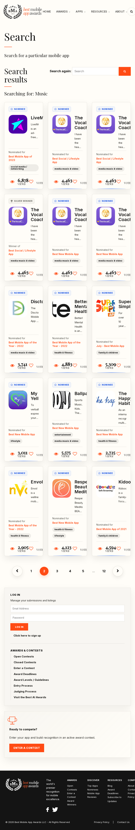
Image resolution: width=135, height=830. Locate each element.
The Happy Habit (125, 398)
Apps (79, 11)
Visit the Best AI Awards (30, 697)
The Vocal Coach (81, 122)
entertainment (62, 434)
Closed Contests (25, 662)
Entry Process (23, 685)
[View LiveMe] (18, 124)
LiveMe (38, 117)
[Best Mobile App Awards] (23, 11)
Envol (37, 482)
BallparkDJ (86, 393)
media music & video (66, 168)
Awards (62, 11)
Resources (99, 11)
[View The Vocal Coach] (61, 124)
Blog (110, 785)
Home (47, 11)
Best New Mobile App (65, 254)
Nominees (92, 789)
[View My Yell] (18, 400)
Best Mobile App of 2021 (111, 529)
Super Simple (125, 304)
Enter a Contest (24, 668)
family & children (108, 352)
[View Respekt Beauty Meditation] (61, 488)
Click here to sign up (27, 635)
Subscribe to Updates (114, 799)
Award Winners (71, 802)
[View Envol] (18, 488)
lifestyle (15, 441)
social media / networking (19, 167)
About (120, 11)
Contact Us (123, 822)
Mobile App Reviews (93, 795)
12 (104, 571)
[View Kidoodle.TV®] (105, 488)
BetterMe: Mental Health (85, 306)
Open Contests (24, 656)
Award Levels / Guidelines (31, 680)
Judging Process (25, 691)
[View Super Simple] (105, 308)
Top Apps (92, 785)
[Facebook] (47, 810)
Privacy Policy (101, 822)
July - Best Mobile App (110, 345)
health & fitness (63, 352)
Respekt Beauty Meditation (86, 486)
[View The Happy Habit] (105, 400)
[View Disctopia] (18, 308)
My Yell (34, 396)
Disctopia (41, 301)
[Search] (125, 71)
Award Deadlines (25, 674)
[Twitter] (55, 810)
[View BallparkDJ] (61, 400)
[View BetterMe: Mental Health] (61, 308)
